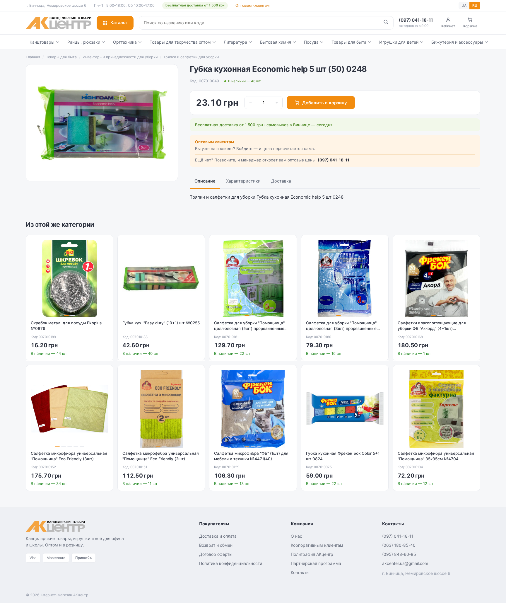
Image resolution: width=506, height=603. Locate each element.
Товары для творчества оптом (180, 42)
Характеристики (243, 181)
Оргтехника (125, 42)
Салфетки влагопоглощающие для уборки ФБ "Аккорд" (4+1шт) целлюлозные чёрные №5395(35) (432, 328)
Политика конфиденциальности (230, 563)
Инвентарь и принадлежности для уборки (120, 57)
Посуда (311, 42)
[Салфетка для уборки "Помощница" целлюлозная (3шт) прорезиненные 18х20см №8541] (345, 278)
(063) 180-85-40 (399, 545)
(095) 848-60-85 (399, 554)
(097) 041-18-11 (333, 160)
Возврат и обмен (216, 545)
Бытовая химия (275, 42)
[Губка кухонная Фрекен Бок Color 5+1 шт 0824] (345, 408)
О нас (296, 536)
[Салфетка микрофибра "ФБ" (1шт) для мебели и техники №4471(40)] (253, 408)
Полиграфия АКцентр (312, 554)
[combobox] (258, 22)
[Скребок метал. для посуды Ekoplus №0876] (69, 278)
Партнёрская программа (316, 563)
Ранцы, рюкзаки (83, 42)
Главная (33, 57)
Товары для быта (348, 42)
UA (463, 5)
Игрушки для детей (398, 42)
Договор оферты (216, 554)
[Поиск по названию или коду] (385, 22)
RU (474, 5)
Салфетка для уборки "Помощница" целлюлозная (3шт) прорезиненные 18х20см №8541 (341, 328)
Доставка (281, 181)
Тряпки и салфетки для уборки (191, 57)
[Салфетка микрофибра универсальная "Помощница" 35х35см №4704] (436, 408)
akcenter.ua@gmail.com (405, 563)
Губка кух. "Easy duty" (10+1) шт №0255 (161, 323)
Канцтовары (42, 42)
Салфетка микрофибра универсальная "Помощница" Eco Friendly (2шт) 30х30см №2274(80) (160, 459)
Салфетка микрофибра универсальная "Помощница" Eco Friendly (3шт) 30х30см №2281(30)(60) (69, 459)
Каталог (119, 22)
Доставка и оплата (218, 536)
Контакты (300, 572)
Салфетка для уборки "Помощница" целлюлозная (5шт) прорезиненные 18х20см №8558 (249, 328)
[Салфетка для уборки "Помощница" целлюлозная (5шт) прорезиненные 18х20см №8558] (253, 278)
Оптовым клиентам (252, 5)
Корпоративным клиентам (317, 545)
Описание (205, 181)
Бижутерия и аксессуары (457, 42)
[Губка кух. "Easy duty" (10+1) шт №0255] (161, 278)
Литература (235, 42)
